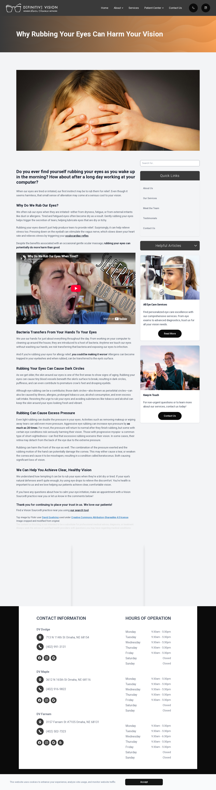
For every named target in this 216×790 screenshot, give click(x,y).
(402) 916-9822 (56, 689)
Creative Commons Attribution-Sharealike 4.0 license (99, 517)
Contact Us (175, 7)
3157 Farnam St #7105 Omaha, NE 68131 (72, 722)
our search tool (79, 510)
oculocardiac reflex (76, 235)
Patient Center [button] (152, 7)
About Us (148, 188)
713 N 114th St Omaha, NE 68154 (67, 637)
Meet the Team (151, 208)
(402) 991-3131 (56, 647)
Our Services (150, 198)
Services (134, 7)
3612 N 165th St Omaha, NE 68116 (68, 679)
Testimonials (150, 218)
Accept (144, 782)
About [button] (117, 7)
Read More (170, 333)
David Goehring (50, 517)
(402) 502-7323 (56, 731)
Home (104, 7)
